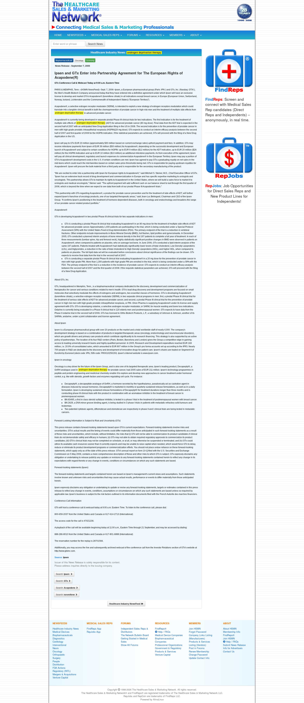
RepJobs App (93, 631)
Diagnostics (59, 638)
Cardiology (58, 641)
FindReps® (160, 628)
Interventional (59, 645)
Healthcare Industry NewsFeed (125, 603)
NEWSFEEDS (75, 35)
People (56, 661)
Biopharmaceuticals (63, 635)
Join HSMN (195, 628)
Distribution (58, 664)
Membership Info (231, 631)
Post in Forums (197, 648)
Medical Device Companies (169, 635)
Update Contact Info (199, 658)
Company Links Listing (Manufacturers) (200, 636)
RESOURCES (154, 35)
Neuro (56, 648)
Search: (63, 574)
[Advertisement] (169, 13)
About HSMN (229, 628)
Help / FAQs (163, 631)
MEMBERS (176, 35)
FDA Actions (59, 667)
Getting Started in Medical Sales (134, 640)
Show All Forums (129, 645)
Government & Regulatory (168, 648)
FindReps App (94, 628)
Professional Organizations (168, 645)
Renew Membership (199, 651)
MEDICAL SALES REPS (105, 35)
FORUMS (133, 35)
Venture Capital (60, 677)
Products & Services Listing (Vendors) (199, 643)
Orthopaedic (59, 654)
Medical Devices (61, 631)
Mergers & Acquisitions (64, 674)
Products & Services (165, 651)
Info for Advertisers (233, 648)
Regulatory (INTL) (62, 671)
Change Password (198, 654)
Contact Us (229, 651)
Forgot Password (197, 631)
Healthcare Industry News (66, 628)
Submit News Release (234, 645)
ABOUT (195, 35)
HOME (58, 35)
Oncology (57, 651)
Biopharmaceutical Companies (164, 640)
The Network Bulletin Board (135, 635)
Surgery (57, 658)
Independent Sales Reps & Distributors (134, 630)
